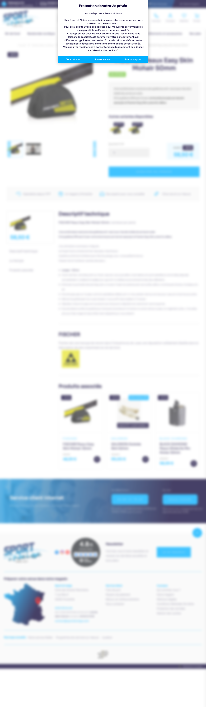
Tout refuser (73, 59)
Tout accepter (133, 59)
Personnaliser (103, 59)
